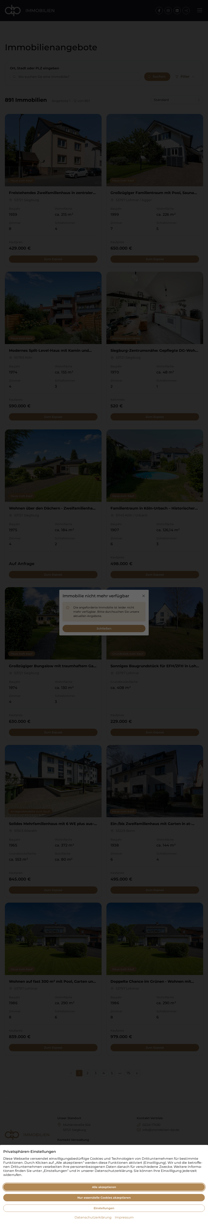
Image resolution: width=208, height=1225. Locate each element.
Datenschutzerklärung (93, 1217)
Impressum (124, 1217)
